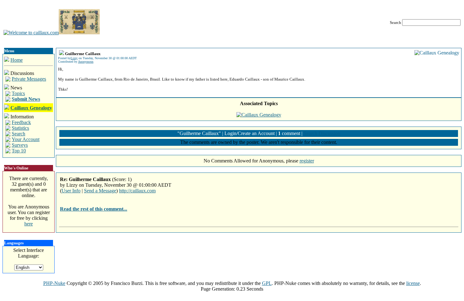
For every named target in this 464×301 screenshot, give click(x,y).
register (307, 160)
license (413, 283)
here (28, 223)
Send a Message (100, 190)
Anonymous (85, 61)
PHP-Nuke (54, 283)
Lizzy (74, 58)
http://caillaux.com (137, 190)
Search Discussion (322, 133)
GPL (267, 283)
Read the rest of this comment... (93, 209)
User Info (71, 190)
